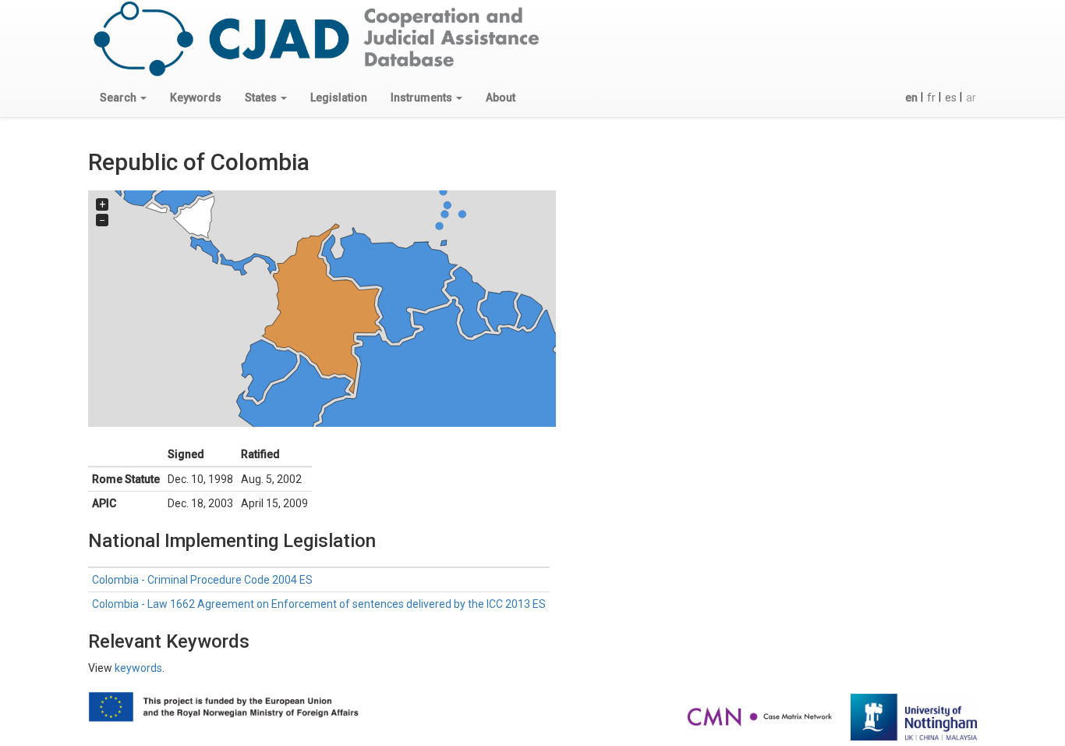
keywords (138, 668)
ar (971, 97)
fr (931, 97)
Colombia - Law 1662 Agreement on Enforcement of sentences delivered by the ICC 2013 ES (319, 604)
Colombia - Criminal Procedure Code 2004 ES (202, 580)
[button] (123, 97)
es (951, 97)
